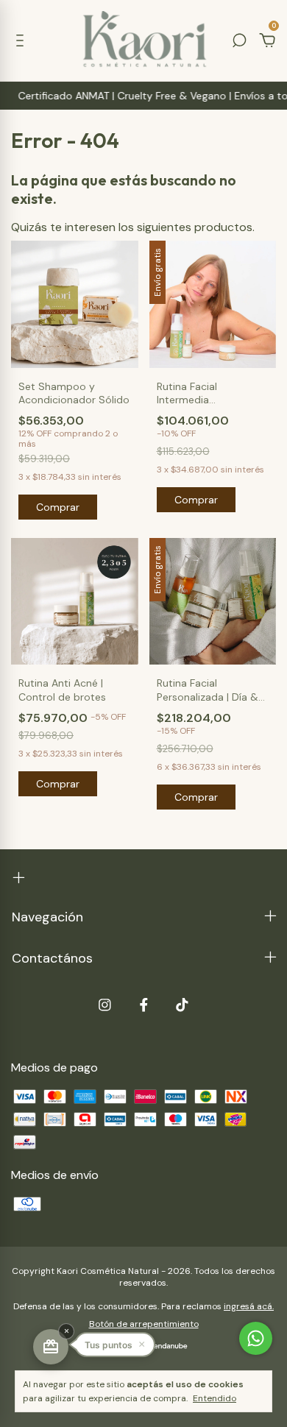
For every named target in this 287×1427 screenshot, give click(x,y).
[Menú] (22, 41)
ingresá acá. (249, 1306)
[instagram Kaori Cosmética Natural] (105, 1005)
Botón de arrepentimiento (144, 1324)
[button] (114, 1344)
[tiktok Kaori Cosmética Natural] (182, 1005)
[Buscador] (239, 41)
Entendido (214, 1398)
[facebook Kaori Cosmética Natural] (144, 1005)
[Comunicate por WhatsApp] (255, 1338)
